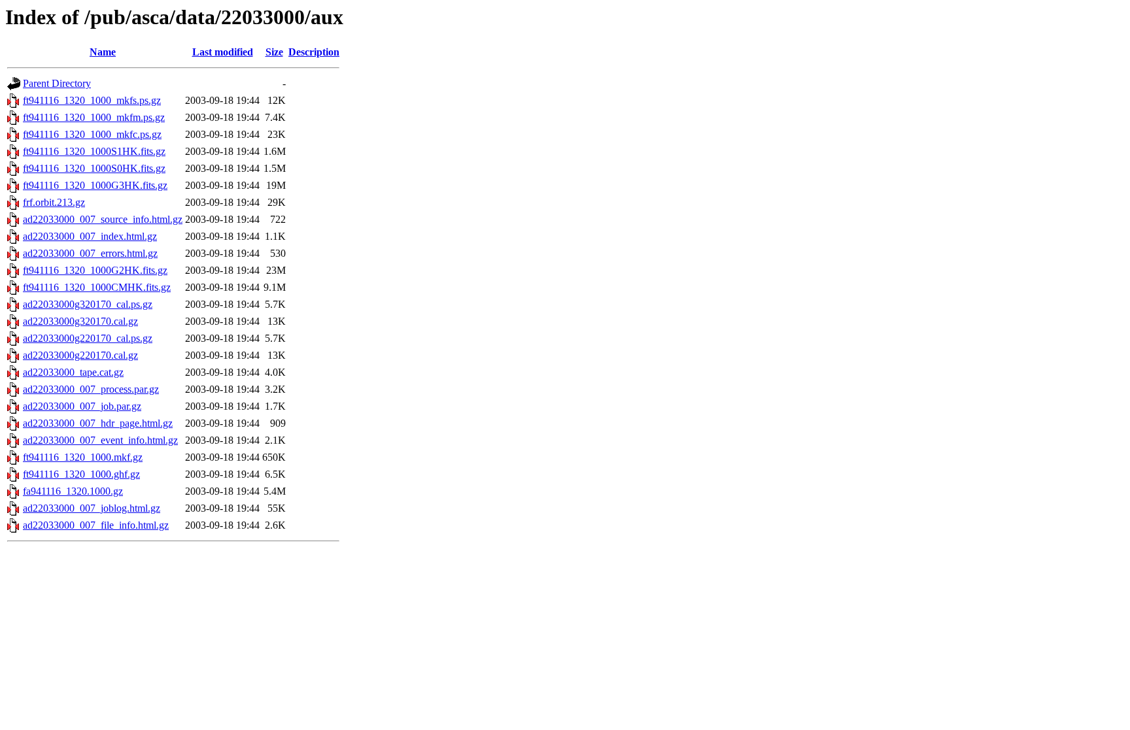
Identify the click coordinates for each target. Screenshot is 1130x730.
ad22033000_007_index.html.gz (90, 236)
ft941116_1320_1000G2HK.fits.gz (95, 270)
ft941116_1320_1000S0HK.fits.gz (94, 168)
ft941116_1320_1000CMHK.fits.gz (97, 287)
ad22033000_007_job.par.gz (82, 406)
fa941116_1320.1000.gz (73, 491)
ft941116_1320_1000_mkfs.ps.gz (92, 100)
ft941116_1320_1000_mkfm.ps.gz (94, 117)
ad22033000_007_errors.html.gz (90, 253)
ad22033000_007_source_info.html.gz (102, 219)
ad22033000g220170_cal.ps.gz (87, 338)
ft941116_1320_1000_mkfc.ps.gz (92, 134)
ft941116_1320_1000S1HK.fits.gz (94, 151)
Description (313, 52)
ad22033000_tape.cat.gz (73, 372)
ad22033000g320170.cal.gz (80, 321)
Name (103, 52)
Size (274, 52)
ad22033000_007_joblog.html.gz (91, 508)
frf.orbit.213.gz (54, 202)
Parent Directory (57, 83)
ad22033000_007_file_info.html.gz (96, 525)
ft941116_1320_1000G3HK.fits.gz (95, 185)
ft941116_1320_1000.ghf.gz (81, 474)
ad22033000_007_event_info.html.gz (100, 440)
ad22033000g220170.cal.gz (80, 355)
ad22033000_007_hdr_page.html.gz (98, 423)
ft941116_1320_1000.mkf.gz (83, 457)
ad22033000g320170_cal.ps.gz (87, 304)
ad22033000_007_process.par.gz (91, 389)
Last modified (222, 52)
